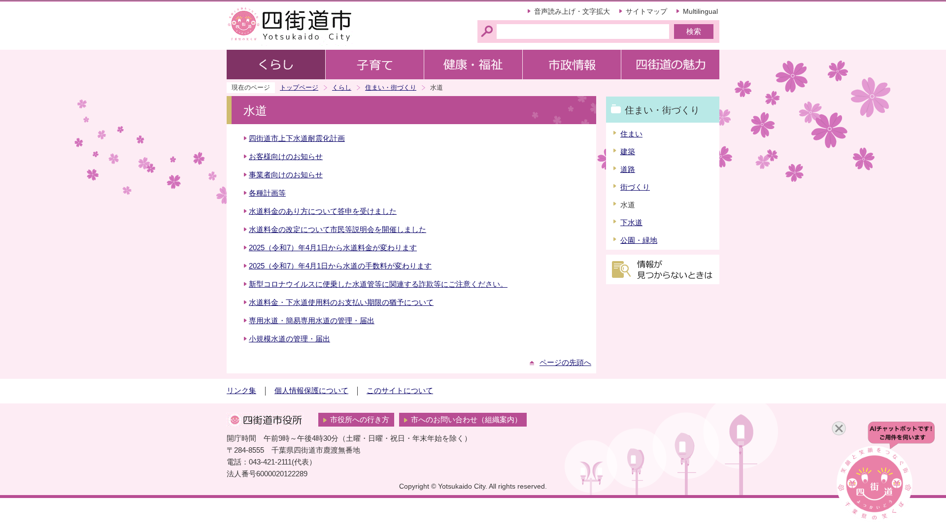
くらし (341, 87)
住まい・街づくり (390, 87)
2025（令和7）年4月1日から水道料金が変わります (333, 248)
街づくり (635, 187)
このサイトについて (400, 391)
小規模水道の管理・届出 (289, 339)
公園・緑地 (638, 240)
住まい (631, 134)
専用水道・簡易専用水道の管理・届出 (311, 321)
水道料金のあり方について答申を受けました (323, 211)
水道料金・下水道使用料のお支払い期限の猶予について (341, 302)
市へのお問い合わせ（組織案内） (466, 420)
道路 (627, 169)
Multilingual (700, 11)
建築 (627, 152)
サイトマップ (646, 11)
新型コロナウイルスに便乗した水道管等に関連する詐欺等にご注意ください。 (378, 284)
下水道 (631, 223)
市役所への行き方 (359, 420)
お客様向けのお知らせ (286, 157)
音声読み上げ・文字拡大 (572, 11)
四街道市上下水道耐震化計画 (297, 138)
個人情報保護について (311, 391)
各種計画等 (267, 193)
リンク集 (241, 391)
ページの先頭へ (565, 362)
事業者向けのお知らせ (286, 175)
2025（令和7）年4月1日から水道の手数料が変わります (340, 266)
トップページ (299, 87)
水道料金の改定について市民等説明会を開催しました (337, 229)
